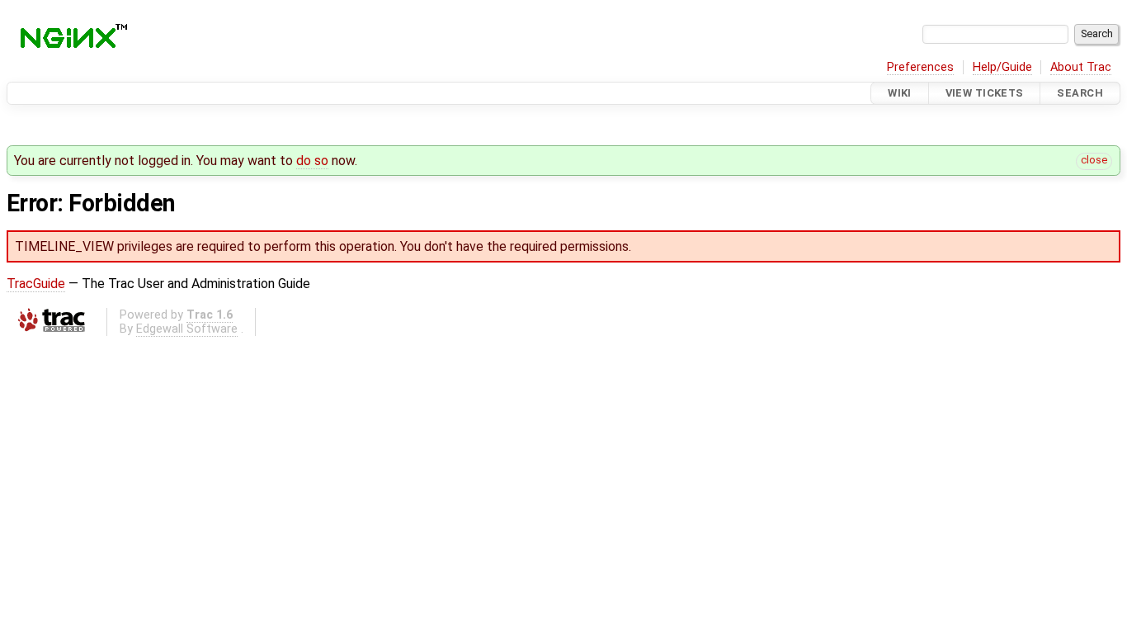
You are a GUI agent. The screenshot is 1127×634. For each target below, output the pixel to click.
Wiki (900, 93)
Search (1080, 93)
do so (312, 160)
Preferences (920, 67)
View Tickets (984, 93)
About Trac (1080, 67)
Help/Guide (1002, 67)
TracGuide (36, 283)
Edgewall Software (187, 329)
